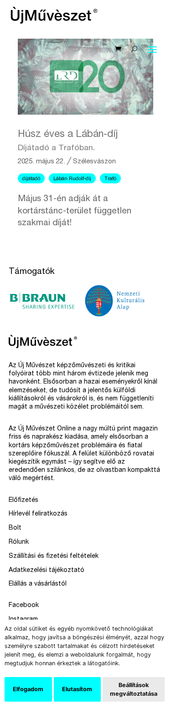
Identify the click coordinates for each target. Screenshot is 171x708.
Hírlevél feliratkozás (38, 514)
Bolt (15, 528)
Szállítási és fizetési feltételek (53, 556)
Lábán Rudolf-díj (72, 179)
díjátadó (31, 179)
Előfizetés (23, 500)
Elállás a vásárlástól (38, 584)
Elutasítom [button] (77, 689)
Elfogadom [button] (28, 689)
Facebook (24, 605)
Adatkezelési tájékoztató (46, 570)
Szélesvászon (94, 161)
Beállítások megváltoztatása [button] (133, 689)
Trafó (110, 179)
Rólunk (19, 542)
